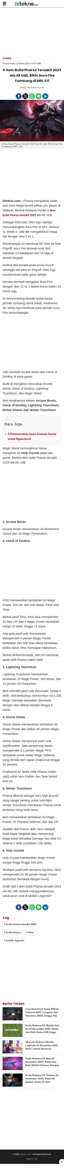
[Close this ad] (61, 1161)
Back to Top (32, 1159)
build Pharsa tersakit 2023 (19, 215)
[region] (32, 32)
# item (29, 932)
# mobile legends (14, 940)
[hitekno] (26, 4)
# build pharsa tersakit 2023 (20, 924)
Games (7, 58)
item (52, 210)
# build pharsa (12, 932)
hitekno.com (25, 1154)
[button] (4, 3)
